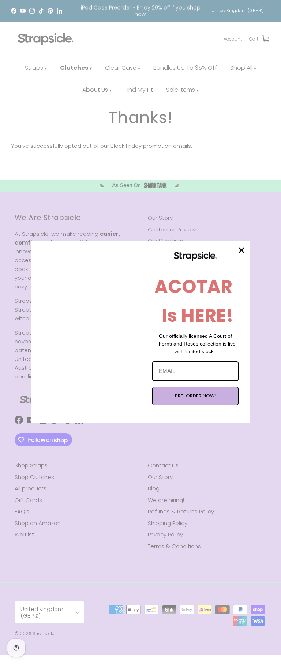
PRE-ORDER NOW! (195, 395)
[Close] (241, 250)
